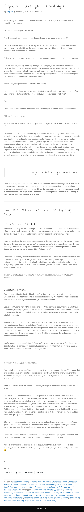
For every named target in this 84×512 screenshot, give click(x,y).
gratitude (24, 495)
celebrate (68, 490)
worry (54, 500)
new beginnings (48, 484)
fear (70, 482)
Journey (22, 484)
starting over (74, 498)
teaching (20, 500)
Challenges (56, 482)
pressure (62, 495)
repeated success (31, 498)
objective (54, 495)
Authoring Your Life (37, 482)
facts (73, 492)
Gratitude (14, 484)
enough (39, 492)
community (8, 492)
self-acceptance (39, 487)
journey (36, 495)
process (70, 495)
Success (7, 490)
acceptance (17, 482)
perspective (60, 484)
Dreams (65, 482)
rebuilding (8, 498)
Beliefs (48, 482)
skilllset (65, 498)
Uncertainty (16, 490)
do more (27, 492)
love (39, 484)
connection (18, 492)
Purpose (17, 487)
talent (14, 500)
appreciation (58, 490)
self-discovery (52, 487)
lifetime (42, 495)
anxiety (25, 482)
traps (27, 500)
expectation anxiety (51, 492)
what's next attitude (38, 500)
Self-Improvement (66, 487)
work (49, 500)
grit (30, 495)
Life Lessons (31, 484)
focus (18, 495)
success (7, 500)
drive (33, 492)
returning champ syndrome (50, 498)
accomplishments (38, 490)
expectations (65, 492)
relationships (27, 487)
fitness (12, 495)
